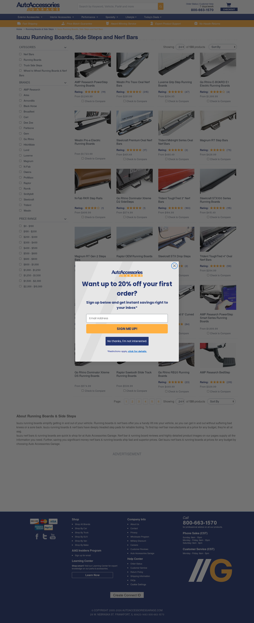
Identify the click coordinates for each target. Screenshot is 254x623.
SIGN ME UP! (127, 328)
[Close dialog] (174, 266)
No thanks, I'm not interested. (127, 341)
